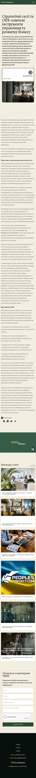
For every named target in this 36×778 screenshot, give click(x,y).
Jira (26, 230)
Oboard (21, 230)
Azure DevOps (14, 233)
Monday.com (5, 233)
